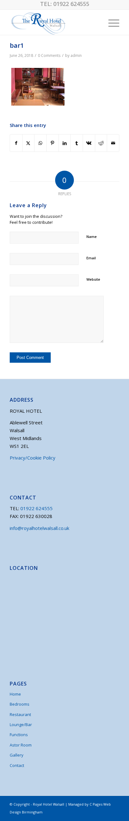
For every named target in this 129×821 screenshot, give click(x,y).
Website (93, 279)
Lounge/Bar (21, 724)
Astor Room (21, 745)
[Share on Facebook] (16, 143)
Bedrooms (19, 704)
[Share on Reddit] (101, 143)
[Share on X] (28, 143)
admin (76, 55)
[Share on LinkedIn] (65, 143)
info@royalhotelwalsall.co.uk (39, 528)
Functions (19, 734)
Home (15, 694)
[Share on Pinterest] (53, 143)
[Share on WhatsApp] (40, 143)
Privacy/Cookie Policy (32, 458)
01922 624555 (71, 4)
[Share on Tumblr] (77, 143)
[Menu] (110, 22)
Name (91, 236)
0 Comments (49, 55)
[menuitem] (110, 22)
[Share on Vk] (89, 143)
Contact (17, 765)
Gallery (16, 755)
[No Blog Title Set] (53, 22)
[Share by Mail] (113, 143)
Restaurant (20, 714)
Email (91, 258)
